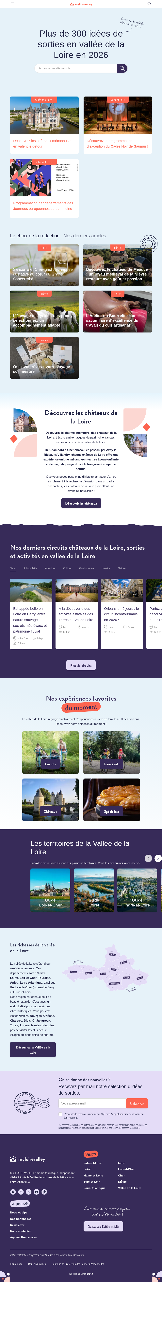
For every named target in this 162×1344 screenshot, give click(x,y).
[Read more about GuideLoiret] (94, 890)
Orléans (48, 1015)
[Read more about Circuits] (50, 752)
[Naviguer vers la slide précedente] (148, 858)
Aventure (50, 568)
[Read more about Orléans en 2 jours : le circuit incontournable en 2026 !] (122, 614)
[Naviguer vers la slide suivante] (158, 858)
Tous (13, 568)
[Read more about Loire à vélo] (111, 752)
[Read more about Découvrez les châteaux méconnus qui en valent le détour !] (44, 125)
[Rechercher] (122, 68)
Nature (121, 568)
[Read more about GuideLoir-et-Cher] (50, 890)
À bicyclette (30, 568)
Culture (67, 568)
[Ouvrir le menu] (12, 4)
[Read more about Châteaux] (50, 800)
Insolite (106, 568)
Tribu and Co (87, 1273)
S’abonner (137, 1103)
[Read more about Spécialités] (111, 800)
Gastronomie (86, 568)
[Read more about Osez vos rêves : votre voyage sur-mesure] (44, 358)
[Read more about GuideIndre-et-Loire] (137, 890)
